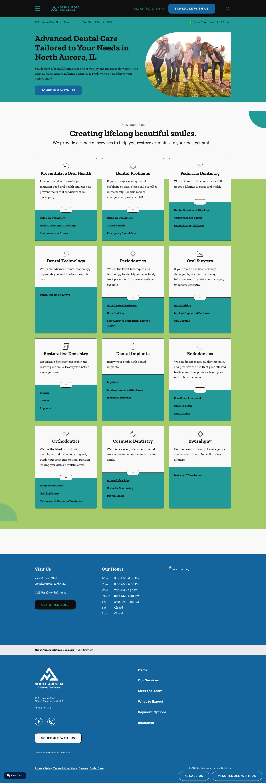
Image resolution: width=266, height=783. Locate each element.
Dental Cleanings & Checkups (58, 225)
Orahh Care (97, 768)
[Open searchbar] (227, 8)
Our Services (148, 680)
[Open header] (38, 8)
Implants (45, 408)
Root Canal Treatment (187, 398)
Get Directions (55, 605)
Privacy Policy (43, 768)
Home (143, 669)
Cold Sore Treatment (52, 217)
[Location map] (200, 599)
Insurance (146, 723)
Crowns (44, 400)
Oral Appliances (49, 493)
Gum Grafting (115, 313)
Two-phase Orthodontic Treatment (61, 501)
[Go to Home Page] (65, 8)
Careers (83, 768)
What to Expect (150, 701)
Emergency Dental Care (121, 233)
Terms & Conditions (65, 768)
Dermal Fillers (115, 495)
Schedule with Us (192, 8)
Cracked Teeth (116, 225)
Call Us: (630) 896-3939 (149, 8)
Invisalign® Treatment (188, 475)
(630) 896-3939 (103, 22)
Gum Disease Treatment (122, 305)
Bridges (44, 392)
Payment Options (152, 712)
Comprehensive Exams (54, 233)
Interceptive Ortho (51, 485)
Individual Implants (119, 397)
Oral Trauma (182, 320)
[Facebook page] (38, 721)
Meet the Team (150, 691)
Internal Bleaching (118, 480)
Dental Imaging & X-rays (189, 225)
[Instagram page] (51, 721)
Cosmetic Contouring (120, 488)
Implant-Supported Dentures (192, 313)
